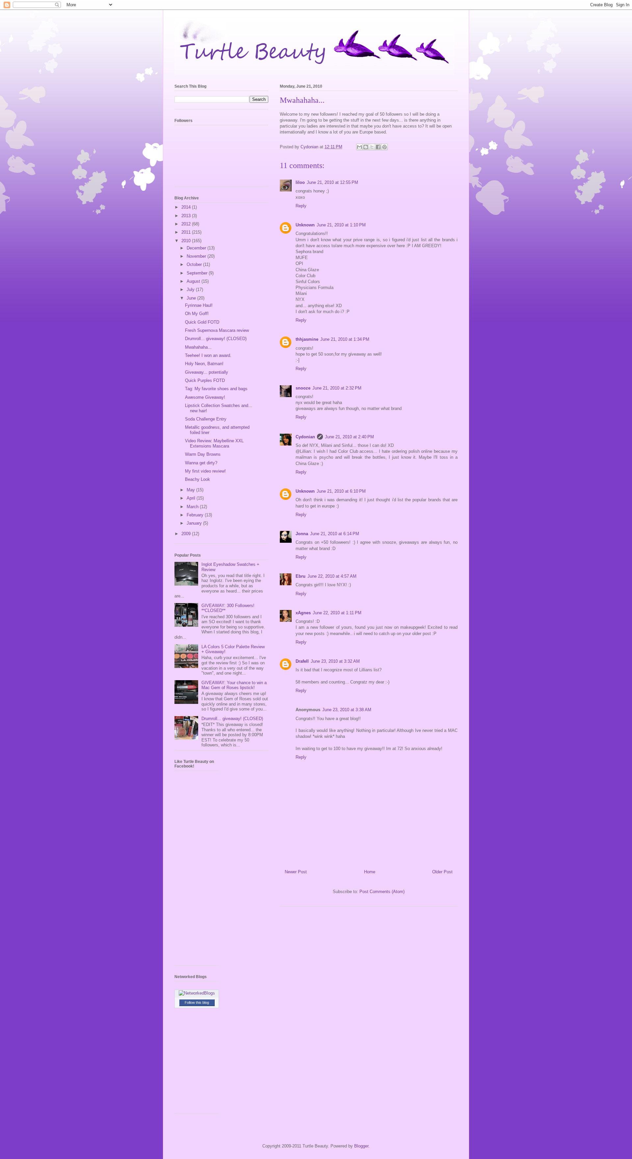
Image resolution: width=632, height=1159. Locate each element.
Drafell (302, 661)
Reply (301, 205)
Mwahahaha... (198, 347)
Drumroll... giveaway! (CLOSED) (216, 338)
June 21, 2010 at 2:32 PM (336, 388)
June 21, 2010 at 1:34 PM (344, 339)
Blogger (361, 1146)
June (192, 298)
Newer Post (296, 871)
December (197, 248)
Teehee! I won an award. (208, 355)
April (192, 498)
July (191, 289)
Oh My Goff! (197, 313)
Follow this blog (197, 1002)
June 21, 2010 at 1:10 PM (341, 224)
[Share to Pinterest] (384, 147)
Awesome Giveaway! (205, 397)
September (198, 273)
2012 (186, 223)
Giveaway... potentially (206, 372)
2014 (186, 207)
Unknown (305, 224)
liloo (300, 182)
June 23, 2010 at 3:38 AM (346, 709)
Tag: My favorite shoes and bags (216, 388)
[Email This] (359, 147)
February (196, 514)
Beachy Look (197, 479)
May (191, 489)
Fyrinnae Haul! (199, 305)
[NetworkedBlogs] (197, 993)
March (193, 506)
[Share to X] (372, 147)
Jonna (302, 533)
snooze (303, 388)
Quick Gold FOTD (202, 322)
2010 (186, 240)
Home (369, 871)
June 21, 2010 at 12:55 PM (332, 182)
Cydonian (310, 146)
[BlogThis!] (365, 147)
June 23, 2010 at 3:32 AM (335, 661)
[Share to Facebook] (378, 147)
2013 (186, 215)
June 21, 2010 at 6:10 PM (341, 491)
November (197, 256)
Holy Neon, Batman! (204, 363)
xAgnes (303, 612)
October (195, 264)
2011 (186, 232)
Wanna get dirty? (201, 462)
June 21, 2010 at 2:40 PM (349, 436)
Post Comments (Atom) (382, 891)
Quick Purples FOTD (205, 380)
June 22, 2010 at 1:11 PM (337, 612)
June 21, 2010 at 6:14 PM (334, 533)
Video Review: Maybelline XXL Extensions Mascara (214, 443)
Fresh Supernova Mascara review (217, 330)
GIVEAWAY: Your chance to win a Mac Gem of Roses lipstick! (234, 685)
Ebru (300, 576)
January (195, 523)
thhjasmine (307, 339)
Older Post (442, 871)
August (194, 281)
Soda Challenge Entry (205, 419)
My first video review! (205, 471)
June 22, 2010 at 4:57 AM (331, 576)
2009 (186, 533)
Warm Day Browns (203, 454)
